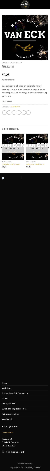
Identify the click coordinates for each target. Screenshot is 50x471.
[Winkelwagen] (46, 5)
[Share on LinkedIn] (28, 112)
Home (4, 63)
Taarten (5, 398)
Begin (4, 383)
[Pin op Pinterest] (23, 112)
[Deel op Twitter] (14, 112)
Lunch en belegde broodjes (14, 408)
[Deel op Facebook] (9, 112)
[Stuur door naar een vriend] (19, 112)
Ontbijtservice (8, 403)
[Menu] (3, 4)
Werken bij (7, 419)
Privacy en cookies (10, 414)
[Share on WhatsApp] (4, 112)
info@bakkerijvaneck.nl (13, 451)
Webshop (6, 388)
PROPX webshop (25, 463)
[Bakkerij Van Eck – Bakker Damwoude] (25, 4)
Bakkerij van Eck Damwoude (15, 393)
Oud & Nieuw (16, 63)
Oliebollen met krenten (35, 164)
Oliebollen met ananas (10, 164)
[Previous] (2, 153)
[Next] (48, 153)
